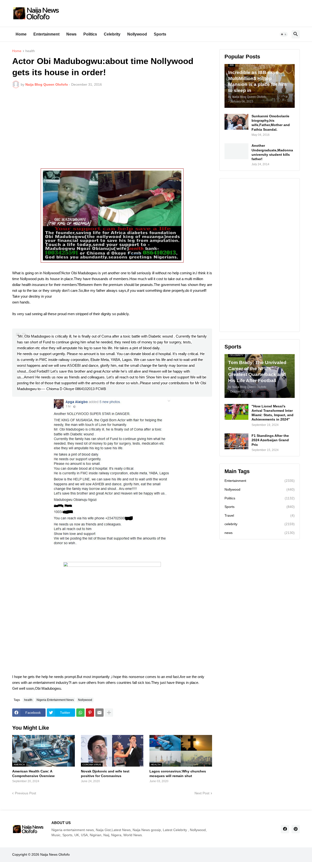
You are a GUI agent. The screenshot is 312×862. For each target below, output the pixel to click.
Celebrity (112, 34)
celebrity (259, 524)
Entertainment (46, 34)
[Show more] (109, 712)
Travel (259, 515)
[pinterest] (296, 829)
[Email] (99, 712)
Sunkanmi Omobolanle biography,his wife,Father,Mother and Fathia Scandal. (271, 122)
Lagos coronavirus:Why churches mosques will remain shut (177, 773)
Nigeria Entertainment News (55, 700)
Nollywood (137, 34)
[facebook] (285, 829)
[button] (284, 34)
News (71, 34)
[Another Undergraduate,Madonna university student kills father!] (236, 151)
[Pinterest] (90, 712)
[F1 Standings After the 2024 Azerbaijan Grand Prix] (236, 441)
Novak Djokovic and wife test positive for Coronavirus (105, 773)
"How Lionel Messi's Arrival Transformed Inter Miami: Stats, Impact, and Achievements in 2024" (272, 413)
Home (21, 34)
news (259, 533)
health (30, 51)
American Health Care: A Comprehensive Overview (33, 773)
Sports (160, 34)
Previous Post (25, 793)
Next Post (202, 793)
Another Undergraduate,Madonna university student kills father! (272, 152)
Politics (90, 34)
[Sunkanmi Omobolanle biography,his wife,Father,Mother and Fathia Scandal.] (236, 122)
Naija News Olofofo (55, 854)
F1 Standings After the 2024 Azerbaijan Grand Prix (270, 440)
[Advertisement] (112, 128)
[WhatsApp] (80, 712)
